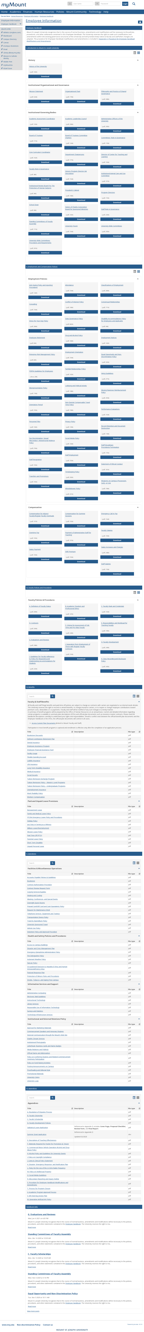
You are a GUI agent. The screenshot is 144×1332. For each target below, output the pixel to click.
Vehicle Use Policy (33, 928)
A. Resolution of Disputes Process (39, 1112)
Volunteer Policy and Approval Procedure (42, 932)
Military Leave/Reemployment (38, 828)
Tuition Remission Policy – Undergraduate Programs (46, 786)
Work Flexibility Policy (35, 793)
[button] (52, 696)
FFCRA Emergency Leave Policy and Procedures (44, 817)
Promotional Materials (35, 1074)
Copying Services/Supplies (36, 892)
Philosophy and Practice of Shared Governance (113, 92)
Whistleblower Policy (72, 488)
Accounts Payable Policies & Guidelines (41, 877)
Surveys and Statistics (35, 1011)
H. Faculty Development (110, 642)
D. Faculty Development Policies (39, 1123)
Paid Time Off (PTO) (34, 835)
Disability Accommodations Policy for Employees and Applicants (113, 320)
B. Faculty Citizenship (35, 1116)
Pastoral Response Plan (36, 973)
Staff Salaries (106, 564)
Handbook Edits (32, 1207)
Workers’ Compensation (36, 797)
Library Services (33, 1004)
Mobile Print (7, 62)
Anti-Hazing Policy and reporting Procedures (41, 286)
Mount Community (76, 11)
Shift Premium (70, 552)
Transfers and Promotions (38, 476)
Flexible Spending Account (36, 757)
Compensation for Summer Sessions (75, 515)
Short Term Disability (35, 843)
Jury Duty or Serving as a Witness (39, 824)
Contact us (48, 1325)
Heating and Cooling (34, 895)
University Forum (71, 226)
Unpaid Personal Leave (35, 846)
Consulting (33, 304)
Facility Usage (32, 753)
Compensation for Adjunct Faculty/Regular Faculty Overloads (41, 515)
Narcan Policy (32, 963)
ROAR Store (7, 68)
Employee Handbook (46, 16)
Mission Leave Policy (34, 832)
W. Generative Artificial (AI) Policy (39, 1199)
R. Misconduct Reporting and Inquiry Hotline (43, 1179)
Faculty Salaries (106, 530)
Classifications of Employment (112, 285)
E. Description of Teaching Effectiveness (41, 1140)
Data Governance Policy (74, 319)
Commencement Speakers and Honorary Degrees (45, 1031)
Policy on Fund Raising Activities (38, 1063)
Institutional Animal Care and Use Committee (113, 174)
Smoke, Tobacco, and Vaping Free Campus (43, 980)
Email (5, 49)
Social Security (32, 775)
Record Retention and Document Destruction (113, 427)
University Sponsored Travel (37, 924)
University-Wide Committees (111, 226)
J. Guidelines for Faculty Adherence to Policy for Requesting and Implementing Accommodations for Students (42, 659)
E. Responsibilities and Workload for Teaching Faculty (114, 624)
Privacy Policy (70, 421)
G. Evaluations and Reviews (39, 640)
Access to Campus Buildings (37, 945)
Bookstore (31, 881)
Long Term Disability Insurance (38, 768)
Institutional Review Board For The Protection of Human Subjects (42, 187)
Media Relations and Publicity (37, 1049)
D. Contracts (33, 623)
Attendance (69, 285)
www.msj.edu (8, 1325)
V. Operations (31, 854)
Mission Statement (36, 91)
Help (106, 11)
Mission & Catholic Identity (10, 57)
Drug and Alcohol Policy (74, 335)
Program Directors (108, 192)
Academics (15, 11)
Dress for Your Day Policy (38, 321)
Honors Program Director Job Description (76, 172)
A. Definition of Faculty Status (40, 606)
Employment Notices (109, 338)
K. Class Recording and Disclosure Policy (113, 660)
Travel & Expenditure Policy (37, 921)
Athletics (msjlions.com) (12, 32)
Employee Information (31, 16)
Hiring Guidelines (107, 373)
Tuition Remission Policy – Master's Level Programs (46, 782)
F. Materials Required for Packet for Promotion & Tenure (48, 1144)
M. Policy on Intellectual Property (39, 1172)
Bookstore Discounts (35, 735)
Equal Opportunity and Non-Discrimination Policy (111, 355)
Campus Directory (10, 39)
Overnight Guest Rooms (36, 903)
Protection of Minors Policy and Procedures (43, 976)
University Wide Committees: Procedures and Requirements (40, 241)
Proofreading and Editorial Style (38, 1070)
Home (4, 11)
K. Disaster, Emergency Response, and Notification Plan (47, 1164)
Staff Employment (71, 455)
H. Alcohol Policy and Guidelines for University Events (46, 1153)
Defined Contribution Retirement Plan (41, 739)
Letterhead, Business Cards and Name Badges (44, 1046)
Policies (60, 11)
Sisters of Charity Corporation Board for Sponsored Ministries (76, 208)
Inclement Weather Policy (36, 959)
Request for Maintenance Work (38, 910)
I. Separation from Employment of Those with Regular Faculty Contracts (77, 646)
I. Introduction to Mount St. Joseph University (42, 48)
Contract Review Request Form (38, 888)
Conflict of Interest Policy (74, 302)
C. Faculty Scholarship (35, 1119)
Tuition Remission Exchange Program (41, 779)
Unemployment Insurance (36, 790)
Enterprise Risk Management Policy (42, 354)
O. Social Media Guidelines (36, 1175)
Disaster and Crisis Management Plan (41, 948)
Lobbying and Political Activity (76, 386)
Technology (95, 11)
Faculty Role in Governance (39, 169)
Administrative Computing (36, 993)
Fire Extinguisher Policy (35, 956)
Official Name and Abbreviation (38, 1053)
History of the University (38, 66)
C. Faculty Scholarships (39, 1254)
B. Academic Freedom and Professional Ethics (74, 607)
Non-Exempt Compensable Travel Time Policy (77, 403)
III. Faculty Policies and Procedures (39, 588)
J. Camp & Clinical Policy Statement (40, 1161)
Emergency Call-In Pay (109, 514)
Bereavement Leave (34, 810)
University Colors (33, 1077)
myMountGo (8, 65)
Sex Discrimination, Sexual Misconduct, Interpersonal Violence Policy (42, 440)
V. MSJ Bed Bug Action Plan (37, 1196)
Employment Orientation (74, 352)
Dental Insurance (33, 742)
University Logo (33, 1081)
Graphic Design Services (36, 1039)
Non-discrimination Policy (28, 1325)
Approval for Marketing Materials (39, 1028)
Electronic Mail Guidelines (36, 996)
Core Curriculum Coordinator (39, 152)
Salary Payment (35, 549)
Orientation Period (36, 405)
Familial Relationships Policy (75, 369)
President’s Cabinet (72, 190)
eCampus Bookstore (10, 46)
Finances (27, 11)
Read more (32, 1227)
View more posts (33, 1311)
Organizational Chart (72, 91)
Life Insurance (32, 764)
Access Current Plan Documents (44, 723)
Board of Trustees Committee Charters (76, 136)
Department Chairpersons (74, 154)
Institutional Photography (36, 1042)
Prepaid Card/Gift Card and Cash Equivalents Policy (45, 906)
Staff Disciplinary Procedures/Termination (110, 446)
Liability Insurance (33, 761)
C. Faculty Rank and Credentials (112, 606)
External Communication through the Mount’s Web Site (47, 1035)
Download (51, 76)
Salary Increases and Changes (112, 547)
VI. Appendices (31, 1088)
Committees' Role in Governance (113, 138)
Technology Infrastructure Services (40, 1015)
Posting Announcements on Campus (40, 1066)
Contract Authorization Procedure (39, 885)
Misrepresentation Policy (38, 388)
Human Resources (44, 11)
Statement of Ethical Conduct (112, 464)
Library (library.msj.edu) (11, 53)
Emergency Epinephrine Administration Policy (43, 952)
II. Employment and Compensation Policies (41, 266)
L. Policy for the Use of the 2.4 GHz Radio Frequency (46, 1168)
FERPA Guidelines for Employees (41, 371)
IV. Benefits (30, 687)
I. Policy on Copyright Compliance (39, 1157)
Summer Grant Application (36, 1134)
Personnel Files (34, 421)
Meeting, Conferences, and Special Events (42, 899)
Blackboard (7, 36)
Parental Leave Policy (35, 839)
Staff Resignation (35, 459)
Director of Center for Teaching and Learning (114, 155)
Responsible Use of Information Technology (43, 1007)
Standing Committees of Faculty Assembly (41, 222)
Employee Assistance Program (38, 746)
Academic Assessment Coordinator (42, 119)
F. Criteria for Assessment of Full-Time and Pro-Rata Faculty (77, 626)
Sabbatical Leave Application (37, 1128)
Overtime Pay (34, 533)
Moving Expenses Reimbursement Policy (113, 391)
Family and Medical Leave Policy (39, 814)
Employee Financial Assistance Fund (40, 750)
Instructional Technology (36, 1000)
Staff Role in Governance (110, 209)
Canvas (6, 42)
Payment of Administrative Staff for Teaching (78, 534)
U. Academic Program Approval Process (41, 1192)
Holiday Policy (32, 821)
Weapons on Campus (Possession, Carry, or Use (114, 482)
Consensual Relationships (110, 302)
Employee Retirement (37, 338)
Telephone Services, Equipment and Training (43, 914)
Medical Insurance (33, 771)
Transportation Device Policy (37, 917)
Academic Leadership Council (76, 119)
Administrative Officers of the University (112, 120)
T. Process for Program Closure (38, 1189)
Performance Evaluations (110, 409)
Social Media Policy (72, 438)
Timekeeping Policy (72, 472)
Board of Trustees (36, 135)
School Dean (34, 205)
